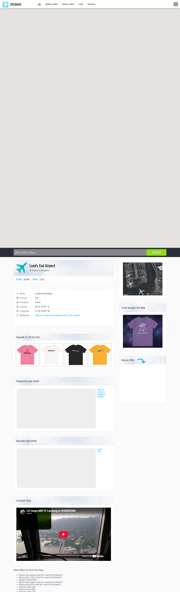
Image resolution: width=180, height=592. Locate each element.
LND (100, 449)
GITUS (101, 390)
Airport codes (51, 4)
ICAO (19, 279)
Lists (81, 4)
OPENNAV (15, 4)
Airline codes (68, 4)
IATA (35, 279)
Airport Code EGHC (28, 580)
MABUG (101, 394)
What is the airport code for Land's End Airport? (41, 575)
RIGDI (100, 397)
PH (99, 452)
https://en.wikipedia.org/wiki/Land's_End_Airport (57, 315)
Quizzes (91, 4)
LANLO (101, 392)
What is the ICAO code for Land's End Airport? (40, 577)
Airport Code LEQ (27, 587)
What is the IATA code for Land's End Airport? (40, 584)
